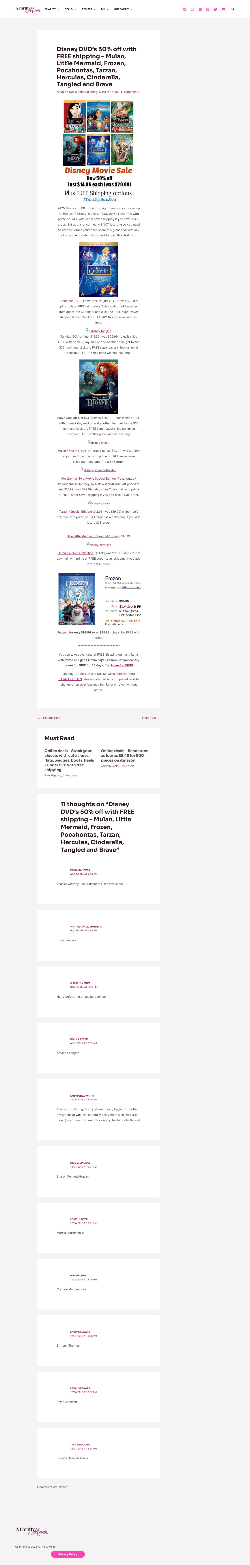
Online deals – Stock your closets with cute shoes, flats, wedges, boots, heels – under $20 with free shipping (69, 760)
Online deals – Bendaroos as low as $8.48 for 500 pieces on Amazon (124, 756)
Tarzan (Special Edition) (75, 511)
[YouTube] (223, 9)
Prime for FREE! (122, 665)
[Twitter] (215, 9)
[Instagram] (192, 9)
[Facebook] (184, 9)
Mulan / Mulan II (68, 451)
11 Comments (130, 92)
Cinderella (66, 301)
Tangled (65, 336)
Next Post (151, 718)
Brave (61, 418)
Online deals (70, 775)
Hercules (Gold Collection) (76, 553)
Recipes (87, 9)
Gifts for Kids (108, 92)
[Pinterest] (208, 9)
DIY (103, 9)
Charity (50, 9)
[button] (57, 9)
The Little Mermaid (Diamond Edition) (94, 536)
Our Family (121, 9)
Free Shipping (87, 92)
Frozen (62, 632)
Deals (69, 9)
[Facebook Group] (200, 9)
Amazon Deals (67, 92)
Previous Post (49, 718)
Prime (69, 660)
